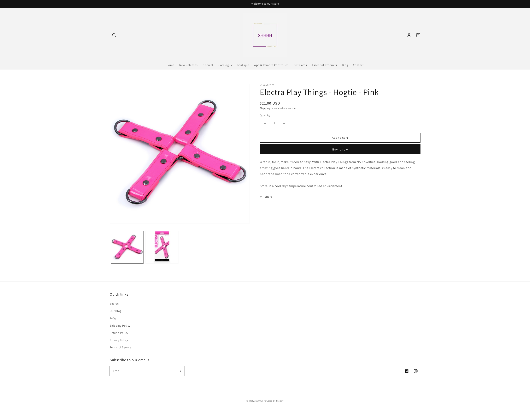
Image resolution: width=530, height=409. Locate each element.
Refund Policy (119, 333)
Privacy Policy (119, 340)
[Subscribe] (179, 370)
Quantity (265, 115)
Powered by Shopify (274, 400)
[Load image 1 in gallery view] (127, 247)
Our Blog (116, 311)
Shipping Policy (120, 325)
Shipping (265, 108)
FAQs (113, 318)
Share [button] (268, 196)
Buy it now (340, 149)
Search (114, 304)
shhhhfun (258, 400)
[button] (114, 35)
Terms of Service (120, 347)
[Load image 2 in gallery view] (162, 247)
